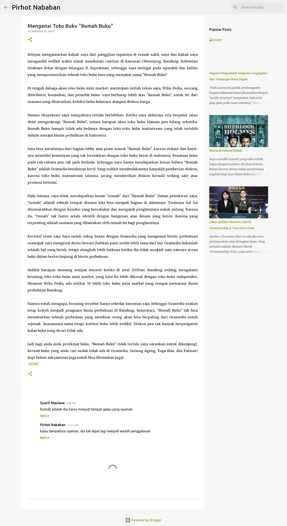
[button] (30, 40)
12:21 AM (72, 425)
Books (33, 364)
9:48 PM (71, 403)
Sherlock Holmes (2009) (225, 150)
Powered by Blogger (146, 520)
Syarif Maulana (52, 403)
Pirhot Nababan (36, 7)
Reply (44, 416)
